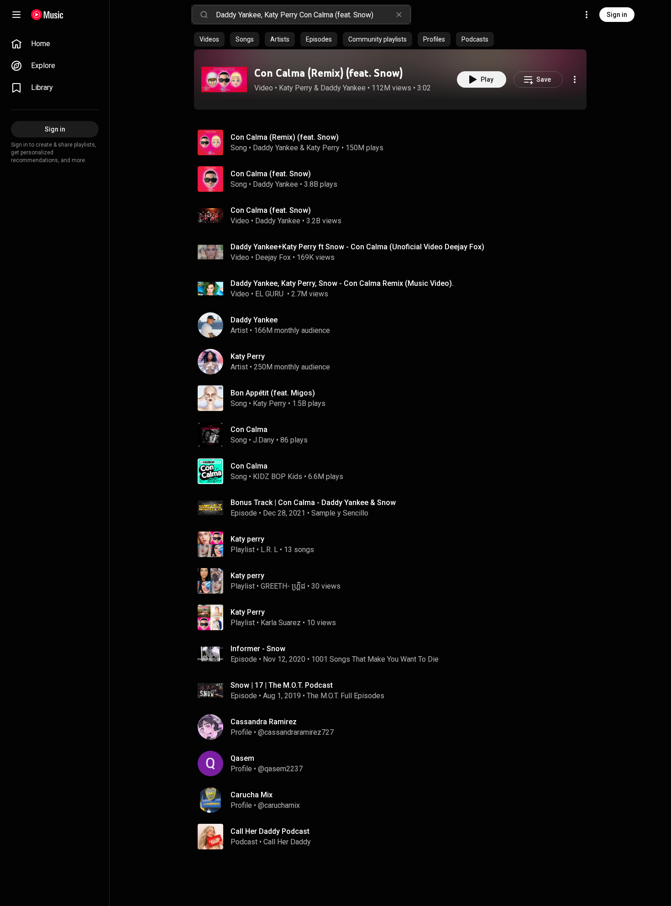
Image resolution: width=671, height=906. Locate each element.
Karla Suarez (281, 622)
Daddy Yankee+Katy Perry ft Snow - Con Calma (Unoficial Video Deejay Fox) (357, 246)
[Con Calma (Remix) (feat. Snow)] (224, 79)
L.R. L (269, 549)
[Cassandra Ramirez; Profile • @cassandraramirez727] (394, 727)
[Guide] (16, 14)
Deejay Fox (273, 257)
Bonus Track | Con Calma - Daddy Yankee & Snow (313, 502)
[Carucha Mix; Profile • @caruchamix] (394, 800)
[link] (55, 44)
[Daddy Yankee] (394, 325)
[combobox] (313, 14)
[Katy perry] (394, 544)
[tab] (209, 39)
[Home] (47, 14)
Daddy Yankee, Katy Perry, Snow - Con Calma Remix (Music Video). (342, 283)
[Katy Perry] (394, 361)
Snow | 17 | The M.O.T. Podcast (282, 685)
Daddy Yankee (343, 88)
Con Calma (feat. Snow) (271, 173)
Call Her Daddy (287, 842)
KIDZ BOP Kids (277, 476)
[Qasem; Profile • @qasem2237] (394, 763)
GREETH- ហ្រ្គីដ (283, 586)
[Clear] (399, 14)
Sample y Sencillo (339, 513)
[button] (224, 79)
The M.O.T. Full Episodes (345, 695)
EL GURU (270, 294)
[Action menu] (574, 79)
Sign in (617, 14)
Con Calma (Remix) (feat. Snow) (328, 72)
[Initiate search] (204, 14)
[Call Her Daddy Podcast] (394, 836)
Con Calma (249, 429)
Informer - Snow (258, 648)
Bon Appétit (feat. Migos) (273, 393)
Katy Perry (295, 88)
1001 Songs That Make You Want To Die (375, 659)
